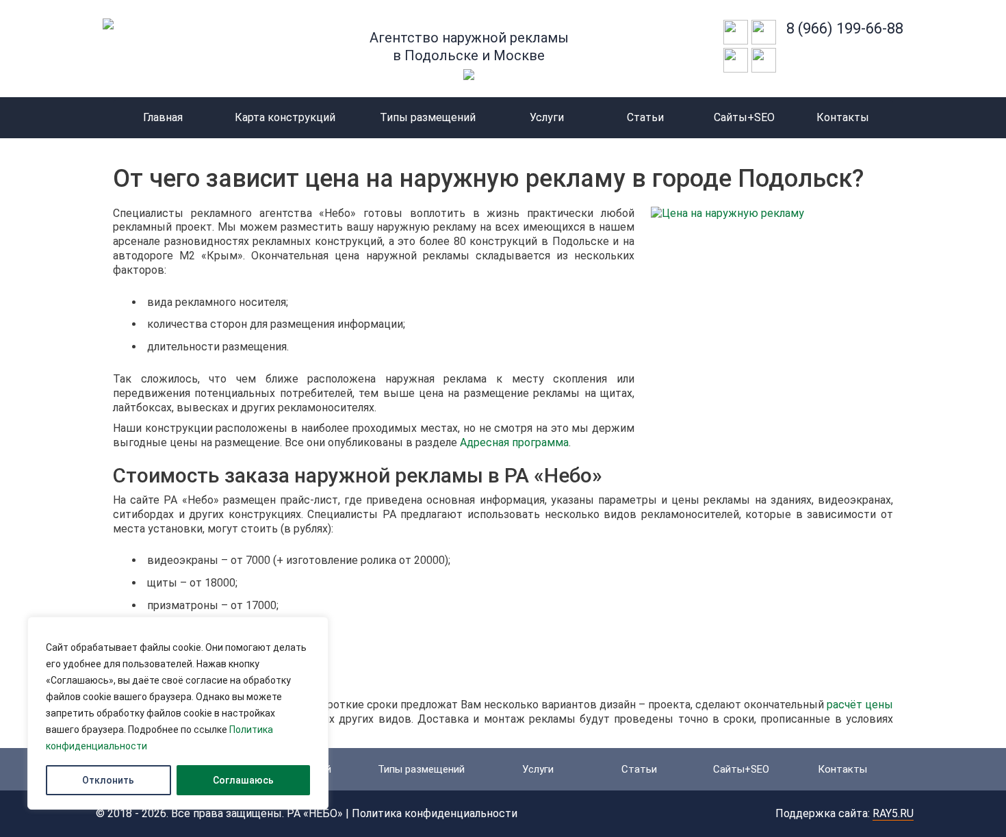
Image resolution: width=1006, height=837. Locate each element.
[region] (177, 713)
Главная (163, 117)
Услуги (547, 117)
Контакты (842, 117)
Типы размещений (428, 117)
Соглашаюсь (243, 780)
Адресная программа (514, 442)
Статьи (645, 117)
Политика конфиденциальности (434, 813)
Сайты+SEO (744, 117)
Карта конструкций (285, 117)
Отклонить (108, 780)
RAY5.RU (893, 813)
